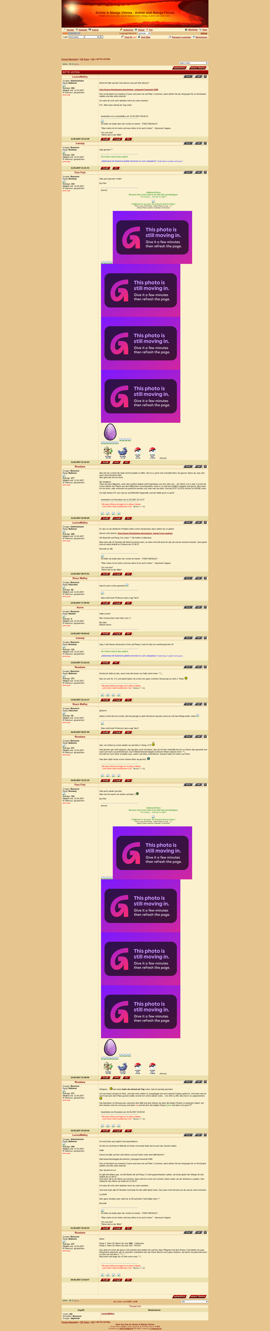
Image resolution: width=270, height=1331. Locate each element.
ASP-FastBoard (126, 1329)
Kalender (83, 30)
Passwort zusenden (181, 37)
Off (92, 59)
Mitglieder (193, 30)
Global (141, 30)
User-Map (145, 37)
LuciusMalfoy (107, 1313)
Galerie (95, 30)
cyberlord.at (156, 1329)
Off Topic (84, 59)
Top (151, 30)
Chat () (128, 37)
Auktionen (128, 30)
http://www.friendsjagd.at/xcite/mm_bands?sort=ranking (145, 533)
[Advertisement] (135, 47)
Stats (204, 30)
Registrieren (201, 37)
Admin (204, 33)
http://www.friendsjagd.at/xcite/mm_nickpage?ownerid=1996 (128, 89)
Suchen (70, 30)
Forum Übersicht (70, 59)
